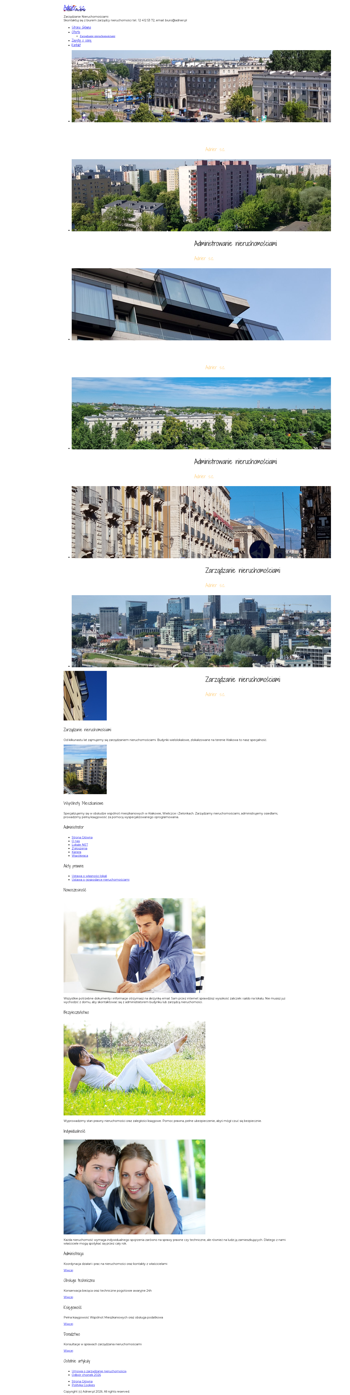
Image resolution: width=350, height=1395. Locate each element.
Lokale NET (80, 845)
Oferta (76, 32)
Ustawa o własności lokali (89, 876)
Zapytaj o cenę (82, 40)
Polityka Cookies (83, 1385)
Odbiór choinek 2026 (86, 1375)
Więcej (68, 1270)
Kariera (76, 852)
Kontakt (76, 45)
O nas (76, 841)
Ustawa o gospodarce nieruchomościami (100, 879)
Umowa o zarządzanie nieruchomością (99, 1371)
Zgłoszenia (79, 848)
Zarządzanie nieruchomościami (97, 36)
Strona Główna (81, 27)
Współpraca (80, 856)
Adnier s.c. (74, 7)
